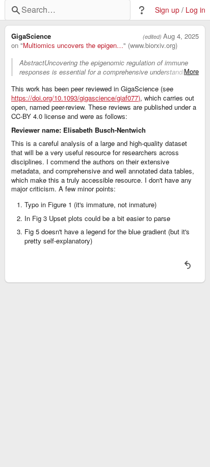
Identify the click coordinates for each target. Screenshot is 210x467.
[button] (141, 10)
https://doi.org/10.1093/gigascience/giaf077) (75, 98)
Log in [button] (195, 10)
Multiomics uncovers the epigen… (73, 45)
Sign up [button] (167, 10)
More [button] (191, 71)
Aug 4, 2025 (181, 36)
